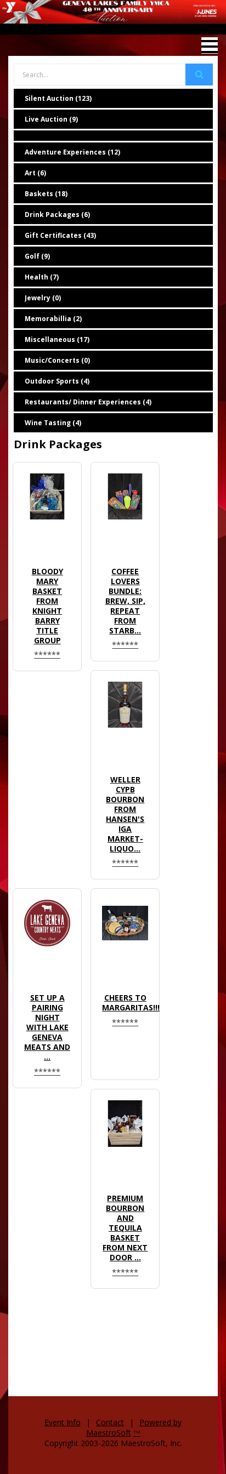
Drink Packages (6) (57, 214)
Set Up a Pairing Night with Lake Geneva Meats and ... (47, 1027)
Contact (110, 1422)
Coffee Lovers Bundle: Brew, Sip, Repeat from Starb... (125, 601)
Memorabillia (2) (53, 318)
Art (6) (35, 173)
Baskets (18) (46, 193)
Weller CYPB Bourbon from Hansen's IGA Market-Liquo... (125, 814)
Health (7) (42, 277)
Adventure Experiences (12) (72, 152)
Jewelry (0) (43, 297)
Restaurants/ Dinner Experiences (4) (88, 402)
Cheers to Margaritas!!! (131, 1002)
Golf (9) (37, 256)
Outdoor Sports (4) (57, 381)
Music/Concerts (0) (57, 360)
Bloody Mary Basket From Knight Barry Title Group (47, 605)
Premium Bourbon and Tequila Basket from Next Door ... (125, 1227)
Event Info (62, 1422)
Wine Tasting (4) (53, 422)
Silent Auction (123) (58, 98)
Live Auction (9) (51, 119)
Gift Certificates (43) (60, 235)
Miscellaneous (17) (57, 339)
